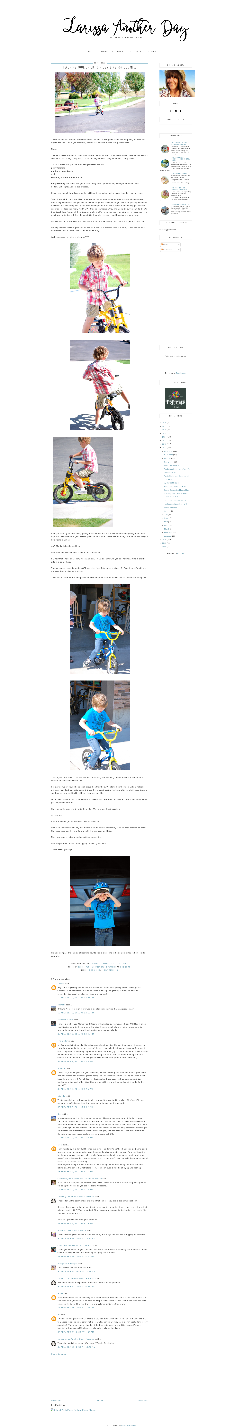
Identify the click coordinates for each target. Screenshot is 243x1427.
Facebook (95, 964)
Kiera (60, 1145)
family (105, 970)
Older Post (143, 1400)
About (91, 51)
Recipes (105, 51)
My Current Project (171, 483)
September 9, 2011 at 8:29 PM (75, 1223)
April (166, 525)
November (168, 455)
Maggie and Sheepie (67, 1263)
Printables (135, 51)
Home (100, 1400)
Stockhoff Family (65, 1020)
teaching (113, 970)
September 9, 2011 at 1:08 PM (75, 1061)
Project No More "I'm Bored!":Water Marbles (179, 189)
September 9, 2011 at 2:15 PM (75, 1089)
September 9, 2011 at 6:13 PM (75, 1190)
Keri (60, 1114)
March (167, 529)
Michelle (61, 1005)
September (169, 462)
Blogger (180, 553)
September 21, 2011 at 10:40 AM (76, 1347)
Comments (167, 250)
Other (126, 964)
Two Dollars (63, 1041)
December (168, 451)
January (167, 536)
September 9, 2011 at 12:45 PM (76, 1034)
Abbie (60, 1293)
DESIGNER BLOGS (128, 1425)
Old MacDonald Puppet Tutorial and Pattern (179, 143)
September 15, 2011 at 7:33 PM (76, 1308)
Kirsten (61, 983)
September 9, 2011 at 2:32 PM (75, 1107)
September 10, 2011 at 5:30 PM (76, 1256)
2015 (164, 433)
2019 (164, 423)
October (167, 458)
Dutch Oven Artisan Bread (180, 173)
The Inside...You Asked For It (175, 504)
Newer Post (56, 1400)
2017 (164, 426)
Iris (59, 1315)
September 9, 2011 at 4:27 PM (75, 1171)
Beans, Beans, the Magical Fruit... (178, 490)
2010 (164, 540)
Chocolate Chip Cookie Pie (175, 500)
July (166, 515)
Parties (119, 51)
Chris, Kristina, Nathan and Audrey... (75, 1245)
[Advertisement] (99, 1377)
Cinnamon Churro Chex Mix (180, 204)
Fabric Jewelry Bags (172, 465)
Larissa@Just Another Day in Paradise (76, 1196)
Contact (152, 51)
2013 (164, 440)
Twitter (105, 964)
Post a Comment (59, 1354)
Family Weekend (170, 507)
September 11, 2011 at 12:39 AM (76, 1271)
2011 (164, 448)
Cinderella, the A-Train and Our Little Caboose (80, 1178)
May (166, 522)
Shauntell (62, 1068)
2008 (164, 547)
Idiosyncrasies (170, 473)
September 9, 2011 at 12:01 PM (76, 998)
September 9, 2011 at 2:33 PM (75, 1138)
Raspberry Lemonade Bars (175, 487)
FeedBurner (181, 373)
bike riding (94, 970)
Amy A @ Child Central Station (72, 1230)
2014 (164, 437)
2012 (164, 444)
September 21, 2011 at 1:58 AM (76, 1332)
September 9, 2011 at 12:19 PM (76, 1013)
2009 (164, 543)
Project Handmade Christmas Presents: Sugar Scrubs (181, 159)
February (168, 532)
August (167, 511)
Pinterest (116, 964)
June (166, 518)
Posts (165, 245)
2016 (164, 430)
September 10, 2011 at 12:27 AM (76, 1238)
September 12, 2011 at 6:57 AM (76, 1286)
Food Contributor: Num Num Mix (177, 469)
